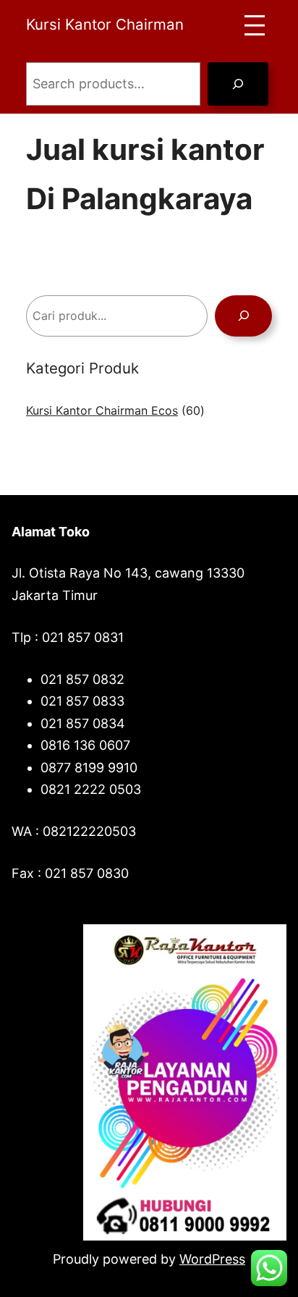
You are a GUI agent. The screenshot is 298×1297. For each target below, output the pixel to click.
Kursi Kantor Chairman (105, 24)
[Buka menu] (254, 25)
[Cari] (243, 316)
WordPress (212, 1259)
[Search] (238, 84)
